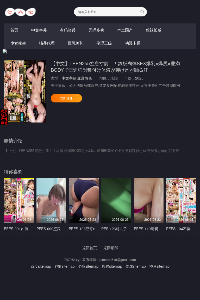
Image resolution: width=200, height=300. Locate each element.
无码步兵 (96, 30)
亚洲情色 (84, 78)
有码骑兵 (68, 30)
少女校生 (18, 43)
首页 (14, 30)
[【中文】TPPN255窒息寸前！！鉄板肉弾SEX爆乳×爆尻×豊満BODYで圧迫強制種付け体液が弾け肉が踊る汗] (25, 91)
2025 (139, 78)
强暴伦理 (47, 43)
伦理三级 (104, 43)
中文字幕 (39, 30)
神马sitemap (159, 266)
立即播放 (66, 98)
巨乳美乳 (75, 43)
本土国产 (125, 30)
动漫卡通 (133, 43)
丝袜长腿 (153, 30)
